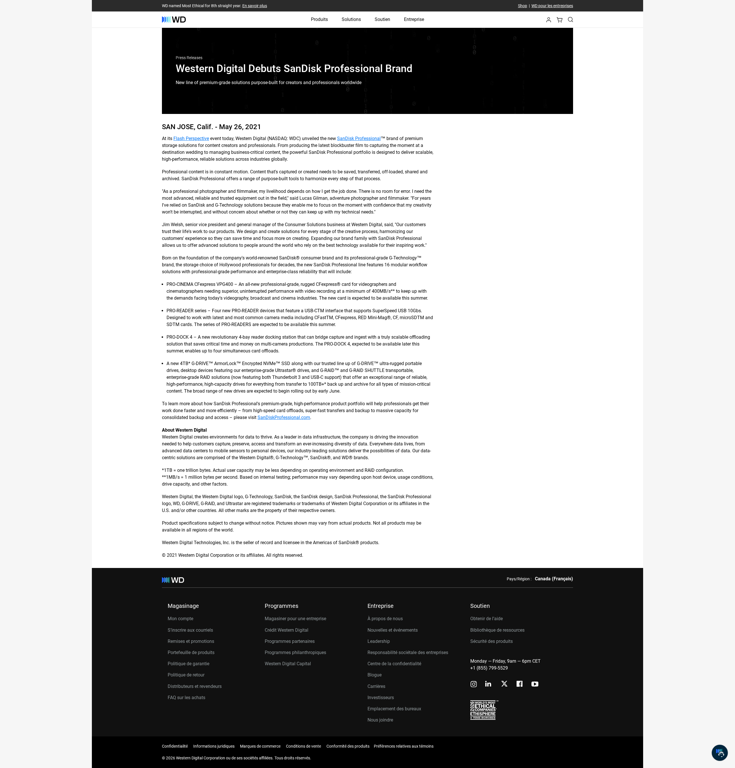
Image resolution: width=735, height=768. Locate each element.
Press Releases (189, 57)
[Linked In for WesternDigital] (488, 685)
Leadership (379, 641)
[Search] (570, 19)
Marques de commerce (260, 746)
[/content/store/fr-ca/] (174, 19)
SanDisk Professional (359, 138)
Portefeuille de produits (191, 652)
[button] (548, 21)
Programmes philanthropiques (295, 652)
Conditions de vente (303, 746)
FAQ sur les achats (186, 697)
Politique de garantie (188, 663)
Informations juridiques (214, 746)
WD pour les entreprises (552, 5)
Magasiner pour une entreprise (295, 618)
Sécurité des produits (491, 641)
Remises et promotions (191, 641)
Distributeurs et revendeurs (195, 686)
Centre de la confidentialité (394, 663)
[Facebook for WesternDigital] (520, 685)
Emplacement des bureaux (394, 708)
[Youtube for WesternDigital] (534, 685)
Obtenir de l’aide (486, 618)
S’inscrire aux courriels (190, 630)
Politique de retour (186, 675)
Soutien (382, 19)
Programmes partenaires (290, 641)
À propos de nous (385, 618)
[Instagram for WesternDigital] (473, 685)
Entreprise (414, 19)
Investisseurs (381, 697)
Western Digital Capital (288, 663)
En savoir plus (254, 5)
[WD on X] (504, 684)
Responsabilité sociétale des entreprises (408, 652)
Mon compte (180, 618)
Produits (319, 19)
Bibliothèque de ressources (497, 630)
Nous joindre (380, 720)
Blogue (375, 675)
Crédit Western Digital (286, 630)
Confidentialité (175, 746)
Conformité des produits (348, 746)
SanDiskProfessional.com (284, 417)
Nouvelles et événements (393, 630)
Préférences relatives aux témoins (404, 746)
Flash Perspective (191, 138)
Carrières (376, 686)
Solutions (351, 19)
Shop (522, 5)
